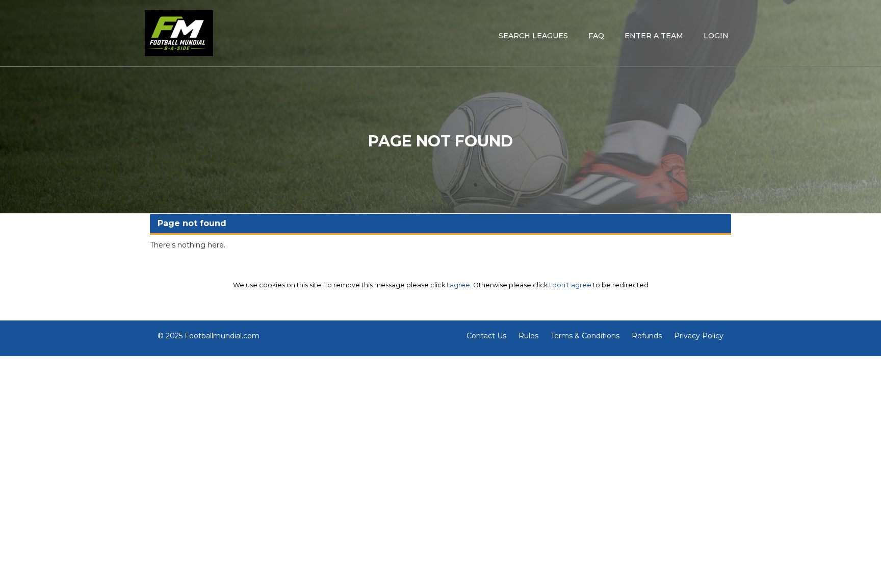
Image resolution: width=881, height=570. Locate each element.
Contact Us (486, 335)
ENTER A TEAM (654, 35)
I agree (458, 285)
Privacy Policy (698, 335)
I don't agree (570, 285)
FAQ (596, 35)
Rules (528, 335)
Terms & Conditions (585, 335)
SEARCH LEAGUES (533, 35)
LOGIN (716, 35)
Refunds (647, 335)
